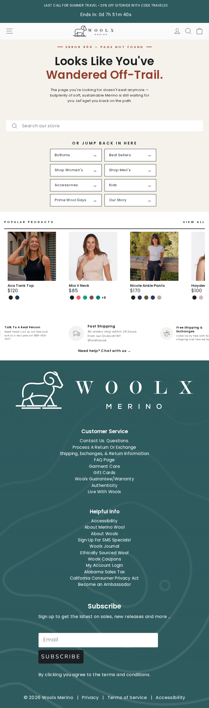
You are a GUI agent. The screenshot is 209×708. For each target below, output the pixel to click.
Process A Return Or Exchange (104, 447)
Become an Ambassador (104, 584)
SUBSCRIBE (61, 656)
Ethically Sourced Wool (104, 553)
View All (194, 222)
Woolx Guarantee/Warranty (104, 479)
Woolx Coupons (104, 559)
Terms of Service (127, 697)
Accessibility (104, 521)
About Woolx (104, 534)
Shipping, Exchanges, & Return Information (104, 453)
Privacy (90, 697)
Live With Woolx (104, 492)
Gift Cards (104, 472)
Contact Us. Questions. (104, 441)
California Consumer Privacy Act (104, 578)
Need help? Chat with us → (104, 350)
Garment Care (104, 466)
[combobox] (104, 126)
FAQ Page (104, 460)
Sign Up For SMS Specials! (104, 540)
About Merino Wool (104, 527)
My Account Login (104, 565)
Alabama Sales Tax (104, 572)
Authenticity (104, 485)
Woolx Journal (104, 546)
